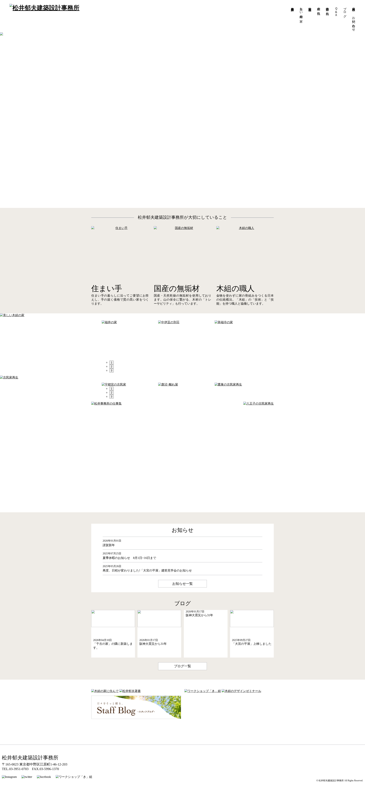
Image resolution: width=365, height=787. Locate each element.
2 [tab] (111, 366)
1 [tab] (111, 362)
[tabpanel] (130, 322)
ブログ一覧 (182, 666)
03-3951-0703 (19, 769)
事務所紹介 (292, 6)
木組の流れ (318, 9)
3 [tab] (111, 370)
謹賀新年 (109, 545)
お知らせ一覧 (182, 584)
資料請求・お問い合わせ (353, 17)
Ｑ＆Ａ (336, 10)
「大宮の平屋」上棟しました (251, 643)
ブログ (345, 10)
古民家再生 (310, 6)
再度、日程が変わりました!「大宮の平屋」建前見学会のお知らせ (147, 570)
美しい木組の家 (301, 11)
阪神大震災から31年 (153, 643)
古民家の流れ (327, 9)
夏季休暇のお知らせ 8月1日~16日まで (129, 558)
